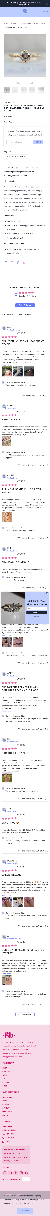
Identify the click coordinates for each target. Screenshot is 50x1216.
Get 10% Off (36, 612)
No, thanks (36, 616)
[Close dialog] (47, 593)
